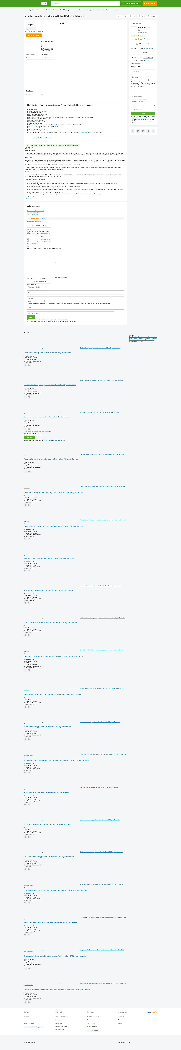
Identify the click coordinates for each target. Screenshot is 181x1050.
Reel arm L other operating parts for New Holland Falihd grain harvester (49, 558)
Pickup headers (149, 340)
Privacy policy (59, 1020)
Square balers (141, 338)
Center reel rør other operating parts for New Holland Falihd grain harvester (50, 622)
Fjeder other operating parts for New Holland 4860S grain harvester (47, 824)
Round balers (133, 338)
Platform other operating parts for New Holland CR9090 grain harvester (49, 857)
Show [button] (39, 233)
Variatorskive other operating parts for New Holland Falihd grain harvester (50, 385)
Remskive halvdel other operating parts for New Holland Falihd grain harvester (51, 459)
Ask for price (31, 29)
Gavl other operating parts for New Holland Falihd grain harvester (47, 417)
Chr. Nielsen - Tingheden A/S (35, 211)
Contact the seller (33, 35)
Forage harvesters (151, 338)
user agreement (62, 319)
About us (26, 1016)
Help (25, 1020)
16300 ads (35, 214)
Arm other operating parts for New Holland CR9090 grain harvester (47, 727)
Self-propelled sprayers (136, 341)
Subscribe (29, 437)
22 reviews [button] (43, 218)
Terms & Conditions (61, 1016)
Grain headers (152, 337)
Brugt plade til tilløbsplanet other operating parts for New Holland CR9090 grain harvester (55, 956)
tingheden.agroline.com (34, 221)
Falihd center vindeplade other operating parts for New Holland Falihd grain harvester (54, 492)
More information (136, 63)
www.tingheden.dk (32, 243)
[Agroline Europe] (31, 3)
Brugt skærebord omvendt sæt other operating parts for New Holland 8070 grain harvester (55, 890)
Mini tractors (141, 340)
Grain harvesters (143, 337)
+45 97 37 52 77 (45, 242)
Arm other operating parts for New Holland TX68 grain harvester (46, 792)
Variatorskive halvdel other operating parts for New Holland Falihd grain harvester (52, 694)
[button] (119, 16)
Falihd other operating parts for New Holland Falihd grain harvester (47, 353)
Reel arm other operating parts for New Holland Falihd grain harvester (48, 590)
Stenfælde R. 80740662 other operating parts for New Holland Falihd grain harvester (53, 656)
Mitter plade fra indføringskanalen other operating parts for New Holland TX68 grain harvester (56, 760)
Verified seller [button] (34, 212)
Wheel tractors (133, 337)
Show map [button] (58, 263)
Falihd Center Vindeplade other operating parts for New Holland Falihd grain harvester (54, 526)
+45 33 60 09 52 (45, 233)
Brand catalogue (60, 1029)
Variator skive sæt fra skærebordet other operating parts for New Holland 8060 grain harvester (57, 990)
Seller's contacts (29, 1023)
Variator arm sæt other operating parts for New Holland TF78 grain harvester (51, 922)
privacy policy (51, 319)
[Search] (53, 3)
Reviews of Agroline (61, 1026)
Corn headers (133, 340)
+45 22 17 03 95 (45, 239)
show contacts (36, 117)
